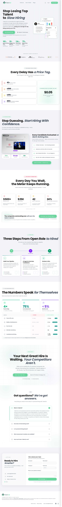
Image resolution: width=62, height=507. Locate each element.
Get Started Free (9, 32)
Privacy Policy (21, 498)
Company (30, 465)
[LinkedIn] (56, 504)
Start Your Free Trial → (20, 375)
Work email (45, 460)
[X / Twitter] (58, 504)
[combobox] (50, 468)
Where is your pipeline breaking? (34, 470)
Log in (48, 2)
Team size (45, 465)
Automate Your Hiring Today (47, 216)
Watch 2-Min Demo (23, 32)
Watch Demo (54, 2)
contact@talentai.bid (49, 503)
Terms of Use (16, 498)
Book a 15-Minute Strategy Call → (38, 375)
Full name (30, 460)
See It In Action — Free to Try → (41, 162)
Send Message (41, 479)
